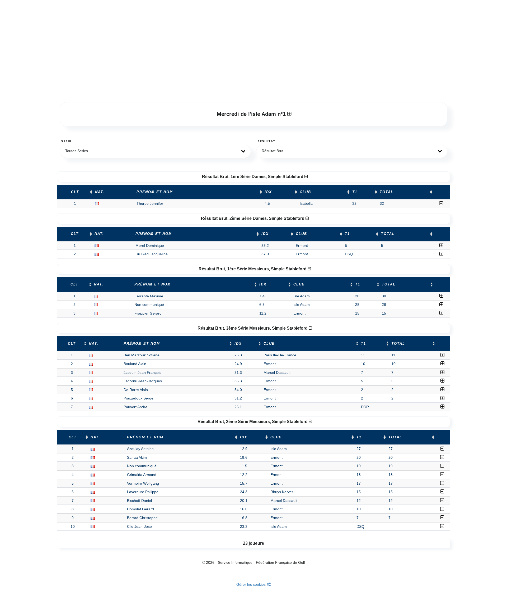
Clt (75, 192)
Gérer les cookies (251, 584)
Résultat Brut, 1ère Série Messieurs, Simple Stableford (253, 269)
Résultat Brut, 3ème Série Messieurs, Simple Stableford (253, 328)
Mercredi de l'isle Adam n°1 (252, 114)
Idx (268, 192)
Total (386, 192)
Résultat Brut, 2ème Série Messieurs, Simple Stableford (253, 421)
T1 (354, 192)
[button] (155, 151)
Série (66, 141)
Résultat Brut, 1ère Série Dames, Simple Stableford (253, 176)
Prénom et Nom (155, 192)
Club (305, 192)
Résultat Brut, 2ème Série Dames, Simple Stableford (253, 218)
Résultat (266, 141)
